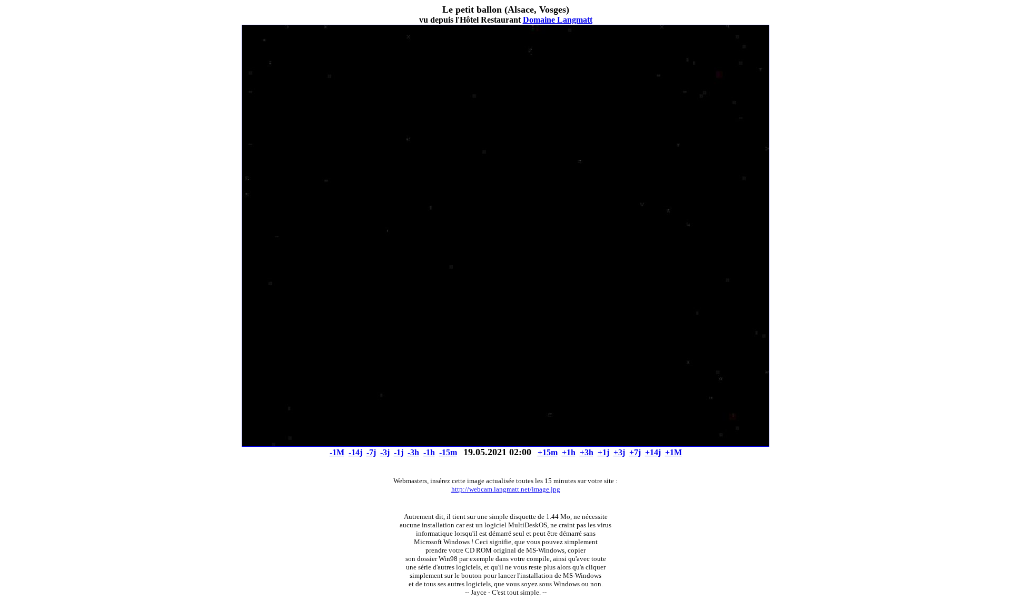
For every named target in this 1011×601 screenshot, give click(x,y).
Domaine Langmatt (557, 19)
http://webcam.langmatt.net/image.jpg (505, 489)
